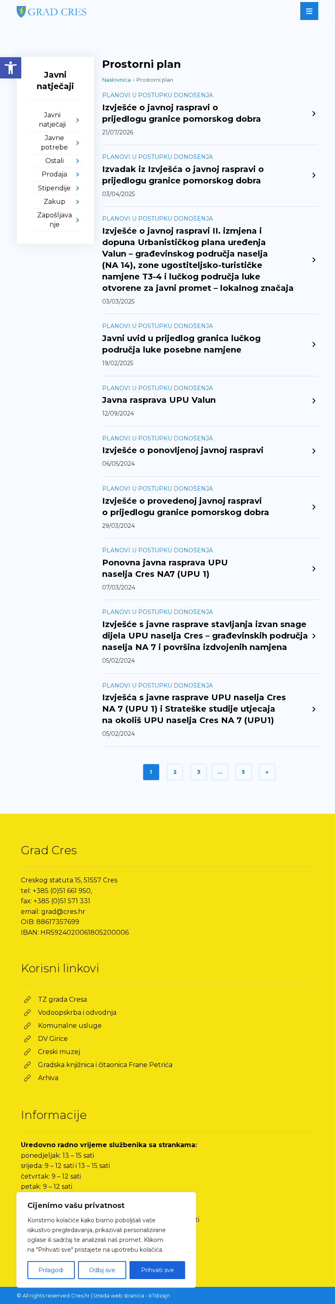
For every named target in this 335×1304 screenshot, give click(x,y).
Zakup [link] (54, 201)
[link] (10, 67)
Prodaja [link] (54, 174)
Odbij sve (102, 1270)
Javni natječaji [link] (52, 119)
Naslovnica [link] (116, 79)
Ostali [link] (54, 161)
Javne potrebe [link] (54, 142)
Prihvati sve (157, 1270)
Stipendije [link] (54, 188)
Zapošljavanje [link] (54, 219)
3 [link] (198, 772)
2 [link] (174, 772)
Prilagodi (50, 1270)
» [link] (267, 772)
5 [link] (243, 772)
